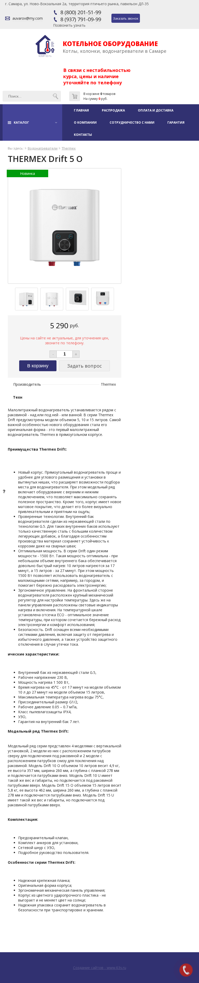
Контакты (83, 134)
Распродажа (113, 110)
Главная (81, 110)
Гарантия (175, 122)
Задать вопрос (84, 366)
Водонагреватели (43, 148)
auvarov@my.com (27, 18)
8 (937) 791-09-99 (80, 19)
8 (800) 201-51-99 (80, 12)
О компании (85, 122)
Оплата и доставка (155, 110)
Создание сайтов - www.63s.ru (99, 967)
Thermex (69, 148)
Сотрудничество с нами (132, 122)
